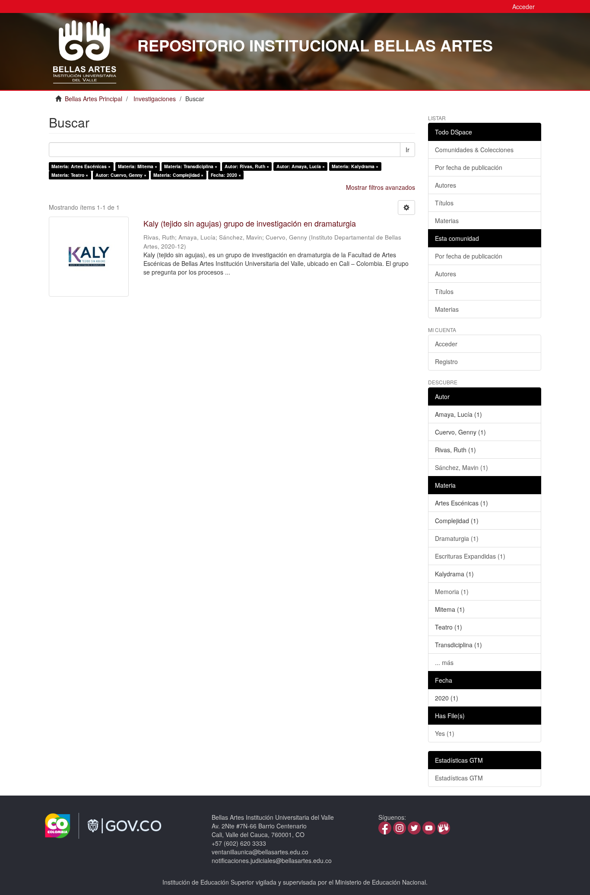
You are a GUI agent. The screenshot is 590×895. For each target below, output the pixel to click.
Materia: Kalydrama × (355, 166)
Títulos (444, 202)
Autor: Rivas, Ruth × (247, 166)
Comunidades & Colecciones (474, 149)
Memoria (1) (452, 591)
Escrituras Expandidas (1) (470, 556)
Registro (446, 361)
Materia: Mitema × (137, 166)
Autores (445, 185)
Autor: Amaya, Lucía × (300, 166)
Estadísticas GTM (459, 778)
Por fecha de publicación (468, 167)
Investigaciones (154, 98)
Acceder (446, 343)
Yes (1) (444, 733)
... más (444, 662)
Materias (447, 220)
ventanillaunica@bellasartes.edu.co (260, 851)
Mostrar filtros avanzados (380, 187)
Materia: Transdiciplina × (190, 166)
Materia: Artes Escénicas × (81, 166)
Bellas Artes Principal (93, 98)
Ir (407, 149)
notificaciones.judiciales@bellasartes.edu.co (272, 860)
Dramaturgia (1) (457, 538)
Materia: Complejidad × (178, 175)
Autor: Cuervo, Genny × (120, 175)
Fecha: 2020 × (226, 175)
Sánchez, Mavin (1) (461, 467)
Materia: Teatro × (69, 175)
